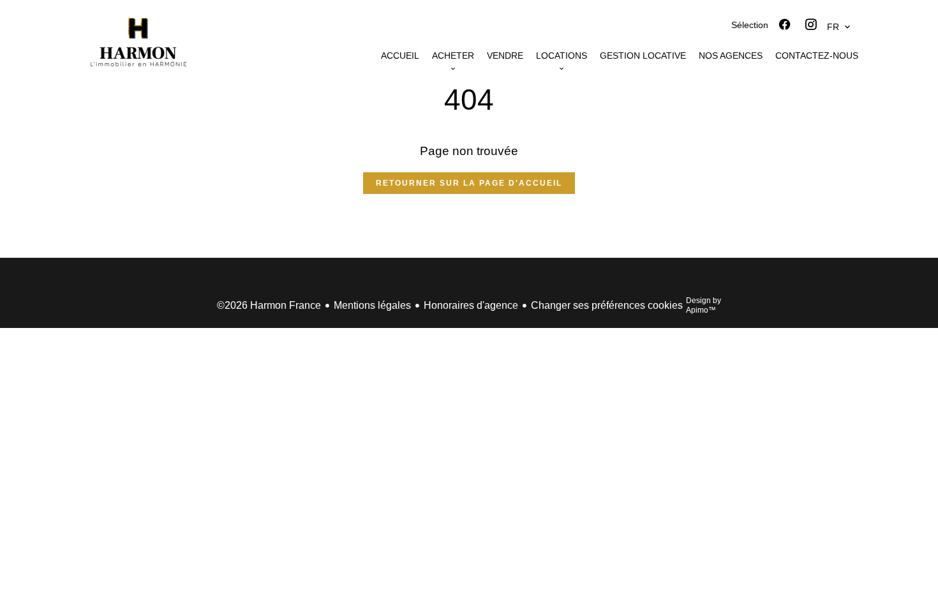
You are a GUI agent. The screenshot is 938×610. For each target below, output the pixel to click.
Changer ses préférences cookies (607, 305)
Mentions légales (372, 305)
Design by (703, 305)
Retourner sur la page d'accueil (469, 183)
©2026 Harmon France (269, 305)
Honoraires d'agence (471, 305)
